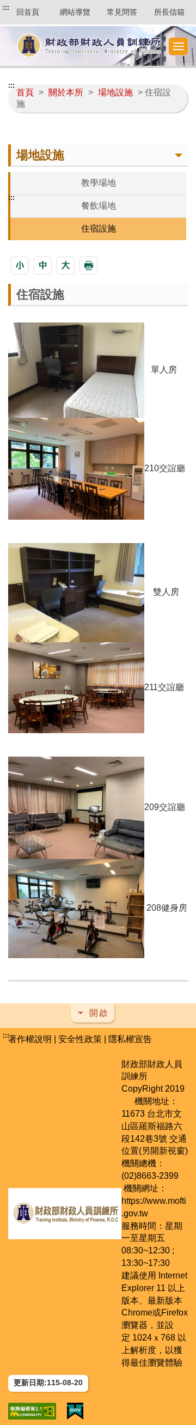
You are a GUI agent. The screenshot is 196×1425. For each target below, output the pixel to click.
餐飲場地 (98, 205)
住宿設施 (98, 228)
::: (6, 7)
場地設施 (115, 92)
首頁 (25, 92)
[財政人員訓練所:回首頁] (88, 46)
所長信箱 (169, 12)
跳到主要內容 (28, 7)
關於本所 (65, 92)
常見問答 (122, 12)
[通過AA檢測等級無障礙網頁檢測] (32, 1411)
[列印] (88, 266)
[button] (178, 46)
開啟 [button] (99, 1013)
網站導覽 (75, 12)
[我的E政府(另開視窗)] (75, 1411)
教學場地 (98, 182)
